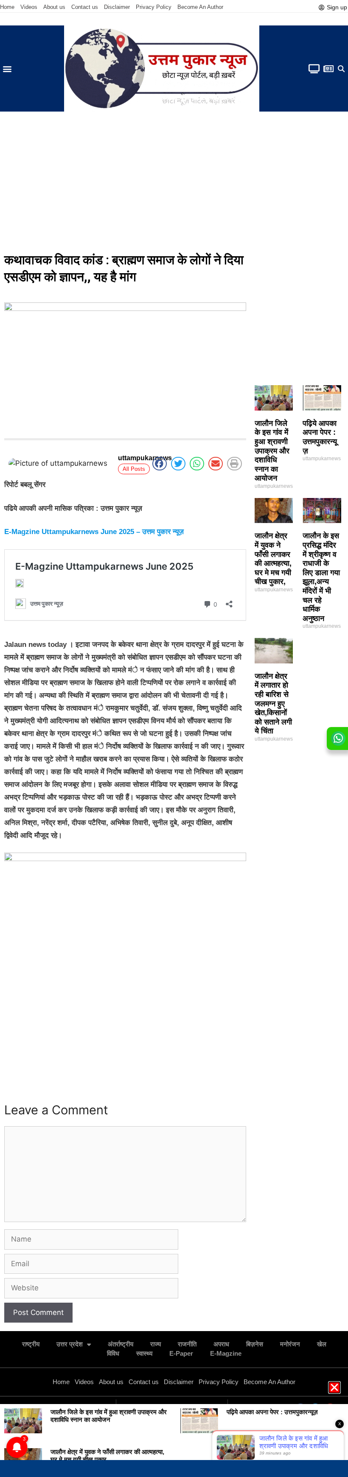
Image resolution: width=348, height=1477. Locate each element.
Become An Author (200, 7)
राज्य (155, 1344)
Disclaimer (117, 7)
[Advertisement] (174, 183)
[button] (7, 69)
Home (7, 7)
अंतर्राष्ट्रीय (120, 1344)
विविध (113, 1353)
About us (54, 7)
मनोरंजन (290, 1344)
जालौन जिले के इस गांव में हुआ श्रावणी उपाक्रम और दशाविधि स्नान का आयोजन (272, 451)
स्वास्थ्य (144, 1353)
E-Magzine (225, 1353)
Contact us (84, 7)
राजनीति (187, 1344)
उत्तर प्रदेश (69, 1344)
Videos (28, 7)
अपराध (221, 1344)
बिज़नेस (254, 1344)
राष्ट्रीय (30, 1344)
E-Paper (181, 1353)
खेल (321, 1344)
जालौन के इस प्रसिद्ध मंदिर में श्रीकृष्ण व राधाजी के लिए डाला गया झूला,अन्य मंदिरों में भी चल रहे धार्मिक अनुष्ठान (321, 576)
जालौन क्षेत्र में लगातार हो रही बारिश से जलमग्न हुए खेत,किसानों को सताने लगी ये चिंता (273, 704)
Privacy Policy (153, 7)
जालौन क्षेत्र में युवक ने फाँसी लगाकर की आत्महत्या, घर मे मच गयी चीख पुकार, (273, 558)
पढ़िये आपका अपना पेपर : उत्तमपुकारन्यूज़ (320, 437)
